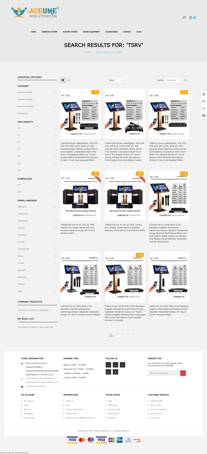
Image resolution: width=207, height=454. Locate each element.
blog (139, 32)
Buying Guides (114, 409)
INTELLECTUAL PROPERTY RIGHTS (80, 418)
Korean (37, 242)
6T (37, 149)
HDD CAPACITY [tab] (25, 122)
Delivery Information (74, 409)
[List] (68, 80)
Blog (110, 401)
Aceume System (37, 106)
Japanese (37, 235)
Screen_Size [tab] (25, 179)
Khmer (37, 263)
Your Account (156, 414)
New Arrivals (113, 414)
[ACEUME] (35, 12)
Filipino (37, 284)
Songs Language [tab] (27, 200)
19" (37, 185)
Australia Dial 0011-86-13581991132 (42, 382)
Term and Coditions (158, 409)
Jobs (68, 405)
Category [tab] (23, 86)
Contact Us (155, 418)
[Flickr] (115, 372)
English (37, 228)
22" (37, 192)
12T (37, 163)
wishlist (204, 101)
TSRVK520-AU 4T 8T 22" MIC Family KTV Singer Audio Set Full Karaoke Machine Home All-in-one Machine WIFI (125, 227)
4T (37, 135)
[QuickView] (96, 122)
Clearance (112, 418)
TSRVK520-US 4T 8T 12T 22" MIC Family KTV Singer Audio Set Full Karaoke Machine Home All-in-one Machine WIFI (78, 228)
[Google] (115, 365)
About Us (70, 401)
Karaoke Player (37, 92)
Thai (37, 291)
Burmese (37, 277)
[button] (96, 110)
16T (37, 170)
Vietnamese (37, 249)
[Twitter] (108, 365)
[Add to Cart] (96, 105)
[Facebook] (122, 365)
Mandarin (37, 206)
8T (37, 156)
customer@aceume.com (36, 386)
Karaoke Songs (37, 99)
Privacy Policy (71, 414)
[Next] (139, 334)
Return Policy (156, 405)
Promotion (37, 113)
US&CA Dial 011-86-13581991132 (40, 378)
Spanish (37, 270)
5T (37, 142)
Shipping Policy (157, 401)
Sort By (160, 80)
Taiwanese (37, 221)
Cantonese (37, 213)
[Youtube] (108, 372)
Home (33, 32)
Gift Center (112, 405)
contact (127, 32)
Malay (37, 256)
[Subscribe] (183, 373)
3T (37, 128)
